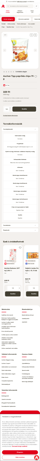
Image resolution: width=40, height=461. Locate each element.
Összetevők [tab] (6, 230)
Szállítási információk (7, 315)
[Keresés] (8, 6)
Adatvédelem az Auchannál (9, 367)
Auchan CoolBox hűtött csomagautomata (8, 323)
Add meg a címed (21, 1)
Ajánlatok (24, 322)
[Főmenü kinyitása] (36, 6)
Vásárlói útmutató (6, 399)
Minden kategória (8, 19)
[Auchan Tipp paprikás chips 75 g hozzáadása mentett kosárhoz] (36, 76)
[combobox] (19, 6)
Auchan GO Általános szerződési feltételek (27, 377)
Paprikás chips (10, 27)
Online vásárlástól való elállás (9, 348)
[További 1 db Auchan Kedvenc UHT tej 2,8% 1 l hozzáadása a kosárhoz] (19, 288)
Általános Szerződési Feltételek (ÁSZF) (7, 338)
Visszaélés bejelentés (7, 381)
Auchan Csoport (6, 363)
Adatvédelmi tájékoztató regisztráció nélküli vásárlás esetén (9, 343)
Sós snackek (31, 24)
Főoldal (3, 24)
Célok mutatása (20, 457)
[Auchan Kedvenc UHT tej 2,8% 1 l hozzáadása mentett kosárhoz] (20, 247)
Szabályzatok (25, 318)
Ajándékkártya (26, 363)
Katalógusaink (5, 396)
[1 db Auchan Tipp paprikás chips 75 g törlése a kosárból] (10, 110)
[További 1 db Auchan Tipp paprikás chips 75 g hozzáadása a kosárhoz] (10, 108)
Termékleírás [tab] (6, 225)
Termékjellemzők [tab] (8, 129)
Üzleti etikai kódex (6, 370)
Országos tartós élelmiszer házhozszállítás (9, 327)
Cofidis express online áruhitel (10, 334)
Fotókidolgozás (26, 374)
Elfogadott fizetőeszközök (8, 403)
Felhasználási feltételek (28, 367)
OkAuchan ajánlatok (23, 19)
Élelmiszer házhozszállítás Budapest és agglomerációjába (10, 318)
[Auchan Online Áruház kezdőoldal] (3, 6)
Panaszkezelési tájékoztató (9, 406)
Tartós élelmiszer (21, 24)
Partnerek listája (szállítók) (19, 446)
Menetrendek (25, 370)
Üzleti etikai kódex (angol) (8, 374)
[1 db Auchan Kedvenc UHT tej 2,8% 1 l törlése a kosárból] (6, 288)
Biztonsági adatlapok (27, 381)
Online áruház (11, 24)
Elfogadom (20, 452)
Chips (3, 27)
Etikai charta (5, 377)
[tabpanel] (20, 176)
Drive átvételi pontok (7, 331)
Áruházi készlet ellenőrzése (10, 115)
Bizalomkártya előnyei (28, 315)
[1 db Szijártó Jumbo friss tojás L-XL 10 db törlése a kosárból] (27, 288)
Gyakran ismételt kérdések (29, 360)
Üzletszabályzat (6, 384)
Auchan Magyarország (8, 360)
